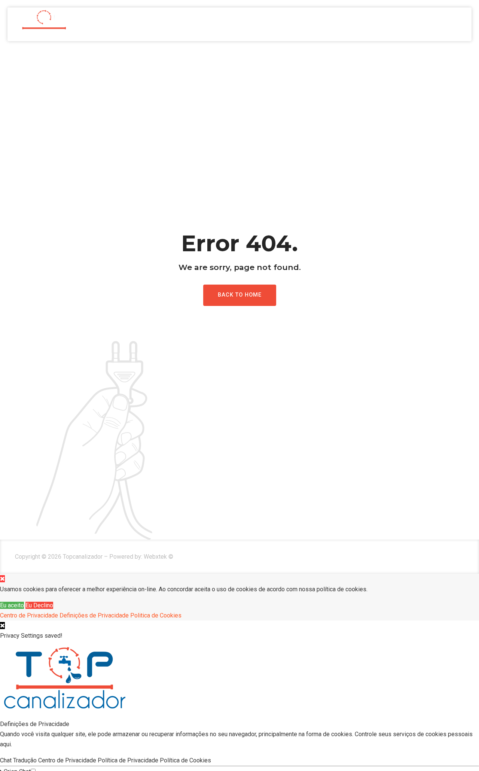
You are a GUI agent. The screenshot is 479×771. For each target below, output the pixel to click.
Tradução (25, 760)
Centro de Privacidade (29, 615)
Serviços (398, 24)
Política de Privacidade (129, 760)
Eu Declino (39, 605)
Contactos (447, 24)
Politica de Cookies (155, 615)
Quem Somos (348, 24)
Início (304, 24)
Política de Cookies (186, 760)
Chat (6, 760)
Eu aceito (12, 605)
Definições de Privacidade (94, 615)
